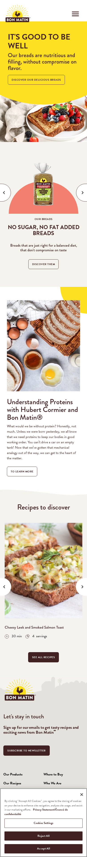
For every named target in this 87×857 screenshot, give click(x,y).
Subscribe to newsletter (26, 751)
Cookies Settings (43, 823)
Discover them (43, 264)
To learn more (22, 471)
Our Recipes (12, 783)
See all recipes (43, 657)
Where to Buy (53, 774)
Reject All (43, 836)
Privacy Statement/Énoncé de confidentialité (36, 811)
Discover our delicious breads (36, 80)
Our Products (13, 774)
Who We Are (52, 783)
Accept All (43, 848)
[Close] (82, 794)
